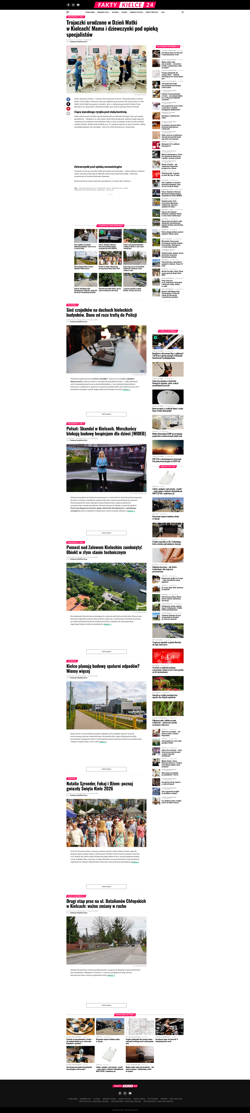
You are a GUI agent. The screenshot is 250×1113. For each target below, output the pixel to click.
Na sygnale (115, 12)
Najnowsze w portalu (136, 12)
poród (126, 188)
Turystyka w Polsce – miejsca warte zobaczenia (93, 1101)
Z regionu (124, 12)
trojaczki (110, 190)
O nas (162, 12)
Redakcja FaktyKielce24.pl (78, 41)
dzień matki (101, 188)
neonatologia (117, 188)
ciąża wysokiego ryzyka (87, 188)
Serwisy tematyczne (152, 12)
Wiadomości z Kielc (103, 12)
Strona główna (90, 12)
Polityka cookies (153, 1099)
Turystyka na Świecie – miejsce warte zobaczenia (158, 1101)
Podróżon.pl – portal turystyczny (171, 1099)
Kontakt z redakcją (139, 1099)
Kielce (109, 188)
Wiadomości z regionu (109, 1099)
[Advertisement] (110, 146)
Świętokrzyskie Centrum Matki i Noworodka (90, 190)
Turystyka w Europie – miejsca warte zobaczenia (126, 1101)
